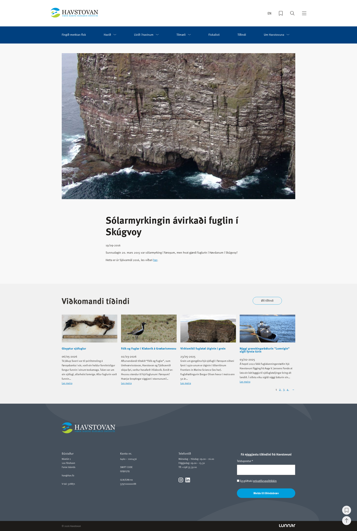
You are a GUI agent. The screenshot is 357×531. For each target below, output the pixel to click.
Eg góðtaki (258, 481)
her (155, 260)
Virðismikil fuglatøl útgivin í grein (203, 348)
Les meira (67, 383)
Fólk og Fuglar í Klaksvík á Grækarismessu (148, 348)
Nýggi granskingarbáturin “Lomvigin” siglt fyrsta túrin (265, 350)
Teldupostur (245, 461)
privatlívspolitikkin (265, 481)
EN (269, 13)
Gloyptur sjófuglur (74, 348)
